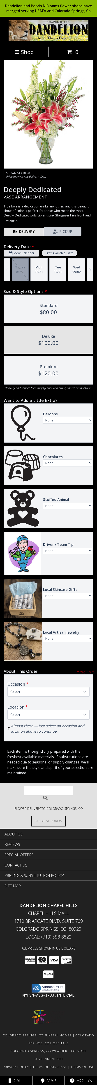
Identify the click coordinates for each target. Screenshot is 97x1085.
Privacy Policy (16, 1067)
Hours (83, 1081)
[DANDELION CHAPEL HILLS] (49, 40)
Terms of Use (82, 1067)
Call (18, 1081)
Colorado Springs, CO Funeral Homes (37, 1035)
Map (50, 1081)
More (10, 220)
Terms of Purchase (50, 1067)
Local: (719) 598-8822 (48, 937)
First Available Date (59, 253)
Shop (27, 52)
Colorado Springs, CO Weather (38, 1051)
